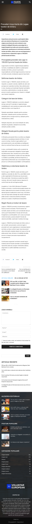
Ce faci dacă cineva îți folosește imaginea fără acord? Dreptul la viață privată (15, 380)
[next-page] (17, 304)
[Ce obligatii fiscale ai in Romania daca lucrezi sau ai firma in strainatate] (5, 291)
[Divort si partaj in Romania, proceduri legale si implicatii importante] (5, 416)
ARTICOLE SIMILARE (7, 278)
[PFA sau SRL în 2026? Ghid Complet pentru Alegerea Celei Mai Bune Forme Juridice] (5, 283)
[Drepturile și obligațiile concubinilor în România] (5, 436)
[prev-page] (14, 304)
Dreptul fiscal (8, 40)
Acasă (2, 40)
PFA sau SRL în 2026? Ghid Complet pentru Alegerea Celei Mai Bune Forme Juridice (19, 283)
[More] (22, 34)
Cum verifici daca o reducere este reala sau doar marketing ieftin (16, 371)
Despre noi (16, 519)
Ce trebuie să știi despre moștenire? (20, 442)
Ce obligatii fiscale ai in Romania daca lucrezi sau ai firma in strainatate (19, 290)
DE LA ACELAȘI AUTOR (21, 278)
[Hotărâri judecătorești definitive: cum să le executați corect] (5, 429)
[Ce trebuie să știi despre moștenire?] (5, 444)
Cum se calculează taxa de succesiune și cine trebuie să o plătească (8, 271)
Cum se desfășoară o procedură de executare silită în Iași (24, 271)
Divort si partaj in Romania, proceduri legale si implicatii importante (15, 375)
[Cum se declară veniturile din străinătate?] (5, 298)
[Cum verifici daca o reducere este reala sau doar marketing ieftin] (5, 409)
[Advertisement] (16, 22)
